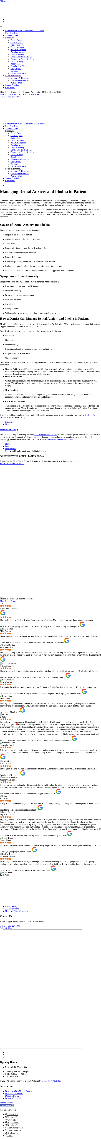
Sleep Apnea (16, 68)
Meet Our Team (11, 33)
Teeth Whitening (17, 54)
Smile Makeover (17, 45)
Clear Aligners (16, 42)
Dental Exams (16, 40)
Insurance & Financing (20, 78)
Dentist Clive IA (12, 1096)
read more (67, 740)
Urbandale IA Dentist (14, 1093)
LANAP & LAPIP (18, 73)
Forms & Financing (13, 76)
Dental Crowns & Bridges (21, 57)
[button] (7, 1105)
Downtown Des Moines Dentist (18, 1091)
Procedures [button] (9, 131)
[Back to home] (10, 15)
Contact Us (10, 87)
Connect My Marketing (51, 1081)
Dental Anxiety (17, 61)
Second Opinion (12, 85)
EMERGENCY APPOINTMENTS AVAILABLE (21, 94)
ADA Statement (12, 909)
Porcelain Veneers (18, 52)
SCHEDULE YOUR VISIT (12, 464)
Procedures (9, 38)
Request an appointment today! (60, 439)
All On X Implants (18, 49)
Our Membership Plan (20, 80)
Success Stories (11, 35)
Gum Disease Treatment (21, 66)
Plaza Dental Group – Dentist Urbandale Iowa (24, 30)
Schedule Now (6, 928)
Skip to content (6, 1103)
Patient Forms (16, 83)
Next (7, 424)
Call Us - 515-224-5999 (10, 97)
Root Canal (15, 64)
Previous (8, 422)
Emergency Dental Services (22, 59)
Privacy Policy (11, 906)
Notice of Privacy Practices (16, 911)
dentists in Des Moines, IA (45, 435)
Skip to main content (8, 1)
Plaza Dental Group (9, 429)
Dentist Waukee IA (13, 1098)
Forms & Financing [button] (13, 169)
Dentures (14, 71)
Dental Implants (17, 47)
